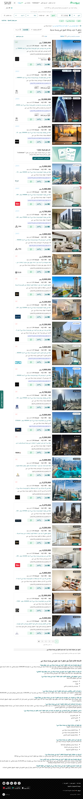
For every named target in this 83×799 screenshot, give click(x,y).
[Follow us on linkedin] (11, 783)
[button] (77, 15)
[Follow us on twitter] (15, 783)
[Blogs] (20, 3)
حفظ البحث (4, 20)
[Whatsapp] (31, 64)
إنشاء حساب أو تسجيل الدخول (7, 3)
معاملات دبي (27, 3)
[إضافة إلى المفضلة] (54, 59)
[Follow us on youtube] (3, 783)
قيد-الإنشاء (41, 15)
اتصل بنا (66, 783)
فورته (45, 36)
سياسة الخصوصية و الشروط (74, 786)
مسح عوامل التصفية (12, 20)
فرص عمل (72, 783)
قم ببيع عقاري (44, 3)
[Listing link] (47, 53)
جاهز (48, 15)
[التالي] (38, 641)
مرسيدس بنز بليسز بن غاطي (73, 36)
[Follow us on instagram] (7, 783)
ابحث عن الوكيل (51, 3)
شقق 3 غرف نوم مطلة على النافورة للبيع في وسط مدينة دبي (66, 653)
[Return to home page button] (75, 3)
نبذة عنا (79, 783)
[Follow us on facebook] (19, 783)
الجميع (53, 15)
